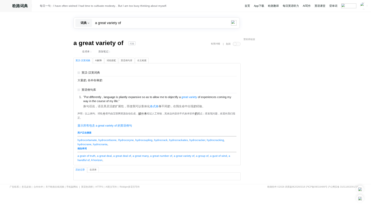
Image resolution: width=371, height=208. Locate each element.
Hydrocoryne (126, 140)
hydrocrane (84, 144)
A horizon (96, 160)
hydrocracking (215, 140)
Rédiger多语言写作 (130, 186)
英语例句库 (89, 89)
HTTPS (99, 186)
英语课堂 (320, 5)
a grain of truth (86, 155)
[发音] (37, 6)
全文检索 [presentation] (141, 60)
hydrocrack (161, 140)
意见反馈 (26, 186)
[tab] (82, 61)
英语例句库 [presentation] (126, 60)
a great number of (161, 155)
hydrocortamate (87, 140)
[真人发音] (126, 101)
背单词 (333, 5)
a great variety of (184, 155)
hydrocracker (197, 140)
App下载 (259, 5)
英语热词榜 (87, 186)
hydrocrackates (178, 140)
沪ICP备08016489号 (316, 186)
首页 (247, 5)
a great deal (104, 155)
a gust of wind (218, 155)
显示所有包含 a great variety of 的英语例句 (104, 125)
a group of (202, 155)
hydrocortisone (107, 140)
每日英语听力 (291, 5)
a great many (141, 155)
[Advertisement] (272, 101)
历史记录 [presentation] (80, 169)
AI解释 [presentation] (98, 60)
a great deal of (122, 155)
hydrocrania (100, 144)
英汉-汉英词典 (91, 72)
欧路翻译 (273, 5)
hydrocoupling (143, 140)
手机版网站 (72, 186)
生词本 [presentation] (93, 169)
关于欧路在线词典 (55, 186)
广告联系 (14, 186)
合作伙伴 (38, 186)
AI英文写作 (111, 186)
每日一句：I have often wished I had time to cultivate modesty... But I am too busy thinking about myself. (103, 5)
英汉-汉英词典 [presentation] (83, 60)
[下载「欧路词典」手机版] (360, 189)
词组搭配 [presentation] (111, 60)
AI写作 (307, 5)
